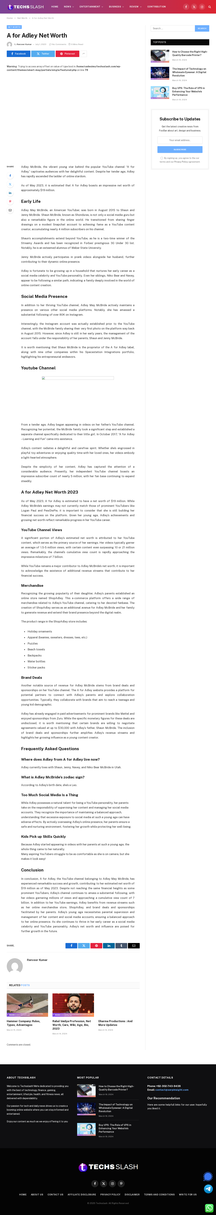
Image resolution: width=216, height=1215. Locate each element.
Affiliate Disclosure (82, 1194)
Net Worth (14, 27)
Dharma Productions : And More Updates (115, 1023)
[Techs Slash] (25, 7)
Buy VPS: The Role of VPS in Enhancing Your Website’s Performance (188, 91)
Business (115, 6)
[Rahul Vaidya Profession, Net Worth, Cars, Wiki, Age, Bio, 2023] (73, 1005)
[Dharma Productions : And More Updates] (119, 1005)
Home (54, 6)
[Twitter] (10, 184)
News (67, 6)
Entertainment (90, 6)
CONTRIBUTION (156, 6)
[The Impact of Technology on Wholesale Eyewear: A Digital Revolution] (160, 73)
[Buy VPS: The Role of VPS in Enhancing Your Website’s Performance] (160, 92)
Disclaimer (132, 1194)
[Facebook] (10, 175)
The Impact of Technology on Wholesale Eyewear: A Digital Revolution (189, 72)
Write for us (188, 1194)
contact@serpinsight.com (171, 1089)
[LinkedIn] (10, 192)
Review (134, 6)
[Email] (10, 210)
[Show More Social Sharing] (83, 54)
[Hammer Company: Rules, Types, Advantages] (27, 1005)
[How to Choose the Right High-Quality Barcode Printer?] (160, 56)
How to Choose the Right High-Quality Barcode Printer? (190, 53)
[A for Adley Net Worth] (73, 115)
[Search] (209, 7)
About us (37, 1194)
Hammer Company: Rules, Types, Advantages (23, 1023)
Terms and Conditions (159, 1194)
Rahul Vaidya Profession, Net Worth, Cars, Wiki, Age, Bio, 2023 (71, 1025)
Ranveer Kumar (24, 44)
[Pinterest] (10, 201)
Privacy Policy (181, 162)
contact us (55, 1194)
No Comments (59, 44)
